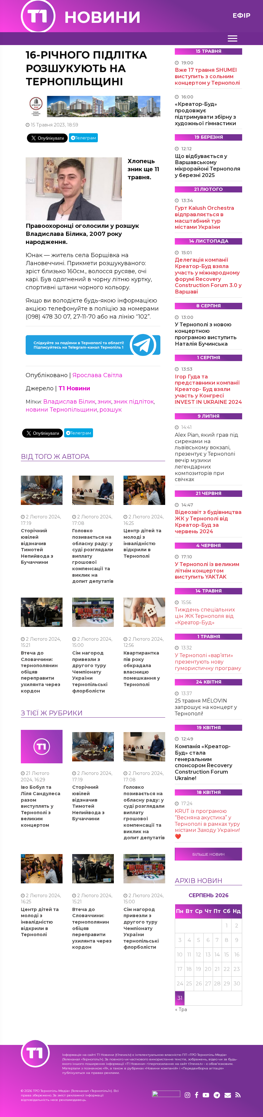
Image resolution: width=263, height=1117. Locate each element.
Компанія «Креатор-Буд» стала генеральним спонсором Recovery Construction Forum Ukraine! (203, 762)
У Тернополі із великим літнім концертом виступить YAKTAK (207, 570)
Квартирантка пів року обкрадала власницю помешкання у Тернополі (141, 668)
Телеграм (85, 137)
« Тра (181, 1009)
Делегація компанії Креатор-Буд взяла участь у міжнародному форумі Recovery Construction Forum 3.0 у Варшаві (208, 276)
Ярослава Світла (97, 375)
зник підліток (134, 401)
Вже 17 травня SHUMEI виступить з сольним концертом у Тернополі (207, 76)
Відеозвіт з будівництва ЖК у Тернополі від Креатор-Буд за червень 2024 (208, 521)
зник (104, 401)
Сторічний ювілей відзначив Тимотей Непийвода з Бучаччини (37, 546)
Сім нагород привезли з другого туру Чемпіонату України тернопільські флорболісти (89, 672)
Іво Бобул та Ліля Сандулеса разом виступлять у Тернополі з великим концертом (40, 806)
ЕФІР (241, 15)
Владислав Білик (69, 401)
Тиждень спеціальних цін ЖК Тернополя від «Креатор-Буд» (205, 616)
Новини (102, 17)
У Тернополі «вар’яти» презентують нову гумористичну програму (208, 661)
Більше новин (208, 854)
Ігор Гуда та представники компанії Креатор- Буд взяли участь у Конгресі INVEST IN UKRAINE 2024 (208, 389)
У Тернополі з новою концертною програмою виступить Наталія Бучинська (206, 334)
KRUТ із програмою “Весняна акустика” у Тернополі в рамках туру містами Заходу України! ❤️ (207, 824)
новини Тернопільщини (61, 409)
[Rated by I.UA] (166, 1095)
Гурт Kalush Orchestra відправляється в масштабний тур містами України (204, 217)
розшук (110, 409)
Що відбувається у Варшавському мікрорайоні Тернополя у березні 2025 (207, 165)
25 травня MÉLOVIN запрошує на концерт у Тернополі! (206, 707)
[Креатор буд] (93, 106)
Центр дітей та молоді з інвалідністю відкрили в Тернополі (142, 543)
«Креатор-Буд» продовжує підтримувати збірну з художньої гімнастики (205, 113)
